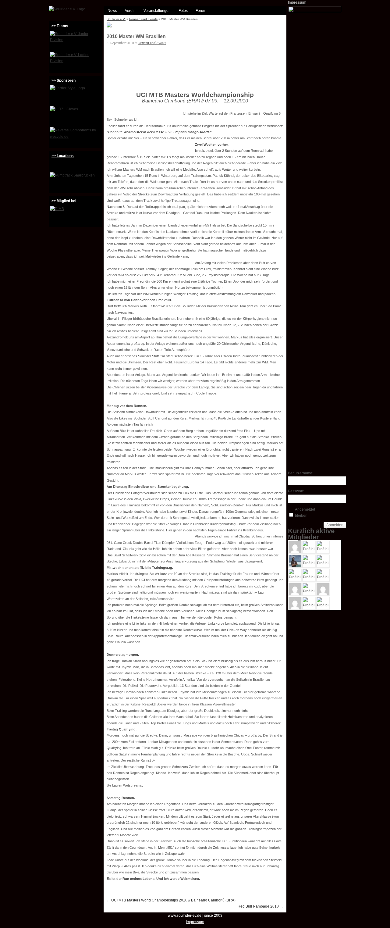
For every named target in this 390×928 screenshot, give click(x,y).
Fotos (183, 11)
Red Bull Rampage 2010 (260, 906)
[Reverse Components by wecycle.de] (75, 137)
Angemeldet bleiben (305, 512)
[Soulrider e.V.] (67, 9)
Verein (130, 11)
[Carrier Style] (75, 95)
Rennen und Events (143, 19)
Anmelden (334, 525)
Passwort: (296, 491)
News (112, 11)
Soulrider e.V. (116, 19)
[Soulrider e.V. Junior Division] (75, 40)
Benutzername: (298, 473)
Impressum (297, 2)
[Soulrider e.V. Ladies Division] (75, 61)
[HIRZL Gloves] (75, 116)
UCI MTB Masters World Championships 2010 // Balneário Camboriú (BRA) (171, 900)
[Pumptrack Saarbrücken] (75, 182)
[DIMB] (75, 215)
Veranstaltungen (157, 11)
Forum (201, 11)
